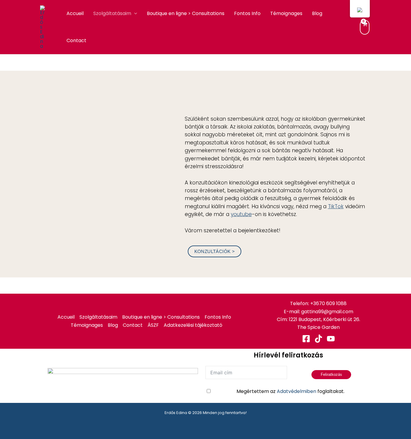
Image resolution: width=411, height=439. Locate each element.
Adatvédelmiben (296, 391)
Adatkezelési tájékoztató (193, 325)
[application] (134, 13)
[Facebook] (306, 339)
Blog (317, 13)
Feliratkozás (331, 374)
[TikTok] (318, 339)
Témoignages (286, 13)
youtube (241, 214)
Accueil (75, 13)
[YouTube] (331, 339)
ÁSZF (153, 325)
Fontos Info (247, 13)
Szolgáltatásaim (112, 13)
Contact (76, 40)
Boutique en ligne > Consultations (185, 13)
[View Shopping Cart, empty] (364, 27)
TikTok (336, 206)
